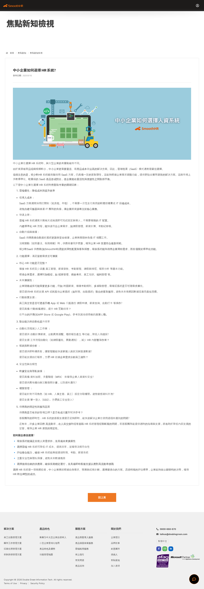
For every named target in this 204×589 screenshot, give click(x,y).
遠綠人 (114, 554)
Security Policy (37, 583)
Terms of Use (10, 583)
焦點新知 (22, 53)
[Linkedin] (171, 549)
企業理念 (115, 537)
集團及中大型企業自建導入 (53, 537)
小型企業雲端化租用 (50, 543)
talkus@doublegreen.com (173, 534)
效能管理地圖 (46, 554)
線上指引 (79, 554)
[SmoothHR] (14, 5)
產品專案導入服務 (84, 537)
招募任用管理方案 (13, 549)
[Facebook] (158, 549)
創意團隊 (115, 549)
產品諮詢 (79, 566)
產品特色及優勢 (47, 549)
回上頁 (102, 497)
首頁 (12, 53)
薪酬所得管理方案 (13, 554)
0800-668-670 (168, 529)
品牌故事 (115, 543)
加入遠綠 (115, 566)
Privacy (23, 583)
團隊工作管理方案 (13, 543)
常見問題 (79, 560)
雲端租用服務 (82, 549)
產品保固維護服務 (84, 543)
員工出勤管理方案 (13, 537)
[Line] (164, 548)
